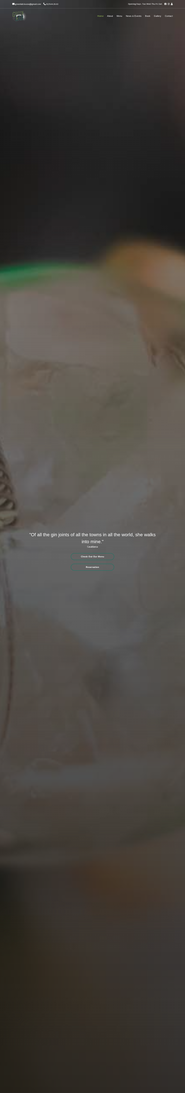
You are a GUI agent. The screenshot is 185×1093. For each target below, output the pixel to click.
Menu (119, 16)
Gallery (157, 16)
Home (100, 16)
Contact (169, 16)
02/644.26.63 (52, 4)
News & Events (134, 16)
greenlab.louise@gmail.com (28, 4)
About (110, 16)
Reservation (92, 567)
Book (147, 16)
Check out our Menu (92, 556)
